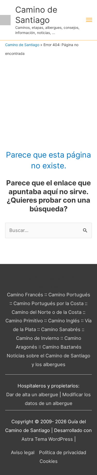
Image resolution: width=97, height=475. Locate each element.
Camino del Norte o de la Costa (46, 312)
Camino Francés (25, 294)
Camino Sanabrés (60, 329)
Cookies (49, 461)
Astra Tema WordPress (47, 439)
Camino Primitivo (24, 320)
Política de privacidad (62, 452)
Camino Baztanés (61, 347)
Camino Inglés (64, 320)
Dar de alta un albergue (32, 394)
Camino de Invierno (37, 338)
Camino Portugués (69, 294)
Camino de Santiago (36, 15)
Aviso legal (22, 452)
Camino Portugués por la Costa (48, 303)
